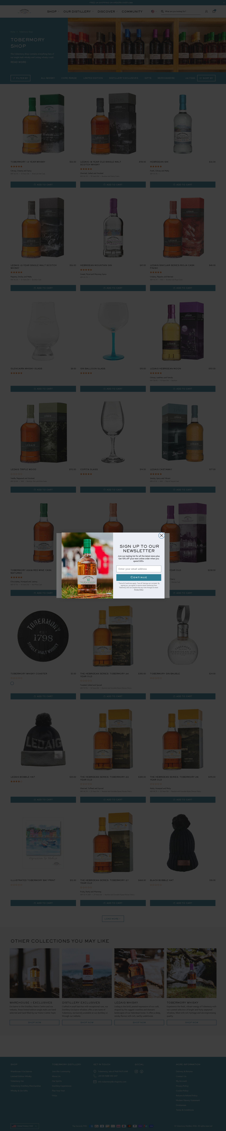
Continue (138, 577)
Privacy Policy (138, 590)
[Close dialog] (162, 535)
